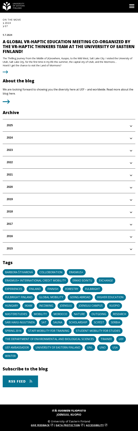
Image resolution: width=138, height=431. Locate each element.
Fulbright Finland (18, 297)
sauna (57, 322)
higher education (110, 297)
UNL (90, 347)
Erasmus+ (76, 272)
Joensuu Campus (91, 305)
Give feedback (40, 425)
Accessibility (95, 425)
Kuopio (114, 305)
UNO (102, 347)
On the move (12, 19)
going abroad (80, 297)
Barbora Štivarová (19, 272)
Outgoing (99, 314)
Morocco (60, 314)
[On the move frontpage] (14, 6)
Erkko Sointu (82, 280)
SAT (43, 322)
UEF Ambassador (17, 347)
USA (115, 347)
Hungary (11, 305)
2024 (8, 22)
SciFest (99, 322)
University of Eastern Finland (58, 347)
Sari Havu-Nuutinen (20, 322)
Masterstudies (16, 314)
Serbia (115, 322)
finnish (52, 289)
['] (6, 103)
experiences (13, 289)
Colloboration (51, 272)
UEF (121, 339)
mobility (40, 314)
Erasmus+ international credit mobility (35, 280)
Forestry (71, 289)
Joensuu (66, 305)
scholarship (78, 322)
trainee (106, 339)
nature (79, 314)
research (119, 314)
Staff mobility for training (48, 331)
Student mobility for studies (98, 331)
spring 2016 (13, 331)
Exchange (106, 280)
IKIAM (28, 305)
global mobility (51, 297)
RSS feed (17, 381)
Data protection (68, 425)
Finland (35, 289)
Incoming (46, 305)
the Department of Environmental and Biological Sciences (49, 339)
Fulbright (92, 289)
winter (10, 356)
